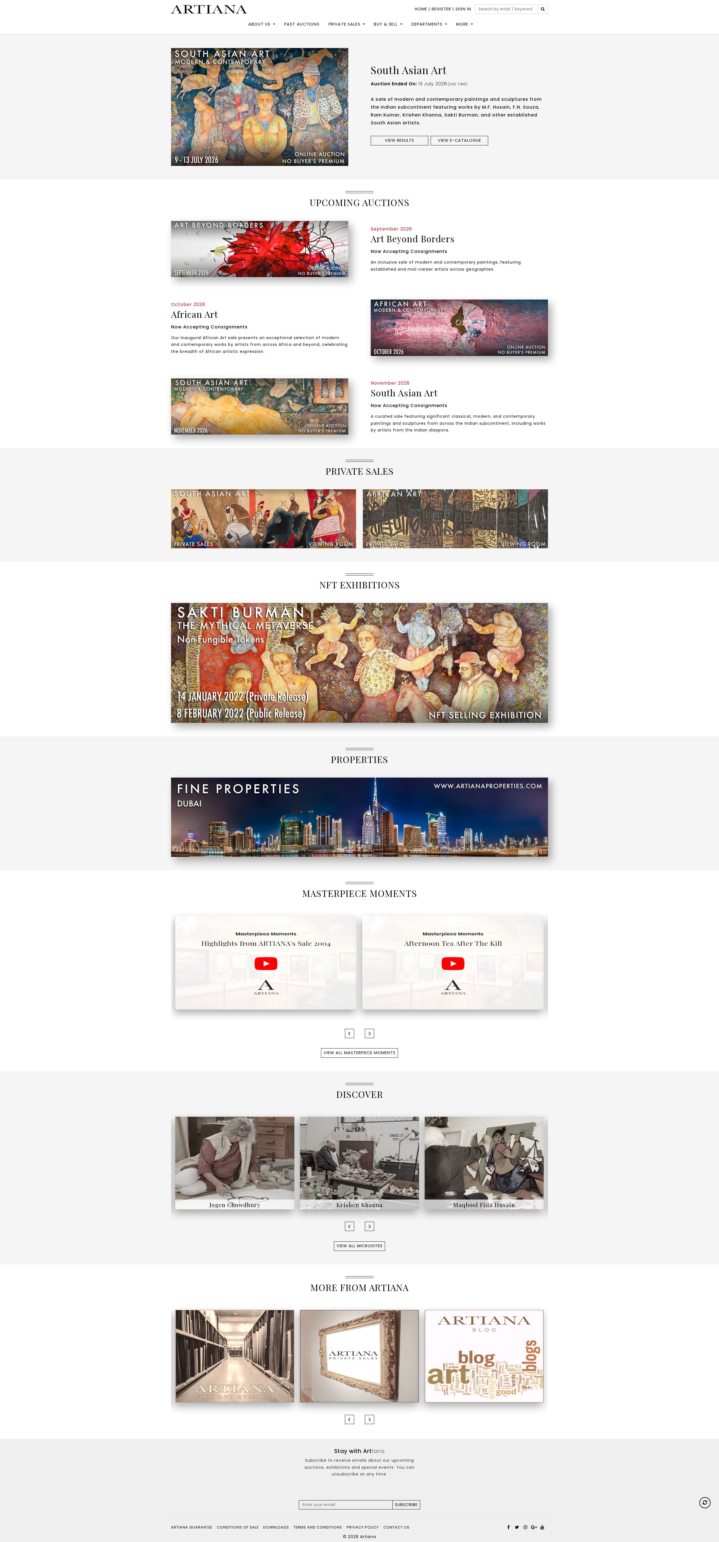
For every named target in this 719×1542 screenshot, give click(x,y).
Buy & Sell (386, 24)
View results (399, 140)
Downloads (276, 1527)
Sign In (463, 9)
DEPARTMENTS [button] (427, 24)
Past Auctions (302, 24)
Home (421, 9)
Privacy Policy (363, 1527)
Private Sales (344, 24)
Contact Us (396, 1527)
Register (441, 9)
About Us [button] (259, 24)
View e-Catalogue (459, 140)
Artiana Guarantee (191, 1527)
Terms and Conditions (317, 1527)
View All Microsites (359, 1246)
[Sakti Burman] (484, 1163)
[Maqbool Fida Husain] (359, 1163)
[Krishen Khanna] (234, 1163)
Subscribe (406, 1504)
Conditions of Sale (238, 1527)
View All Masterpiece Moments (359, 1053)
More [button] (462, 24)
